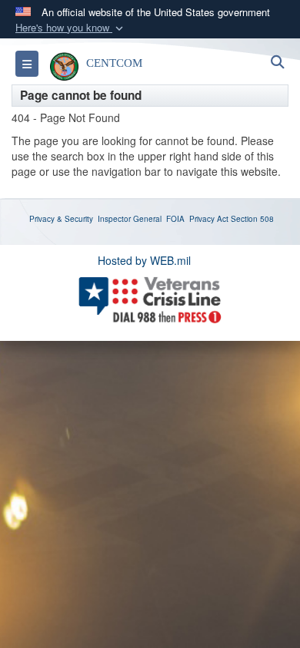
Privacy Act (208, 218)
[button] (70, 28)
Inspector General (130, 218)
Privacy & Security (61, 218)
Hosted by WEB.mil (144, 260)
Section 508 (252, 218)
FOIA (175, 218)
